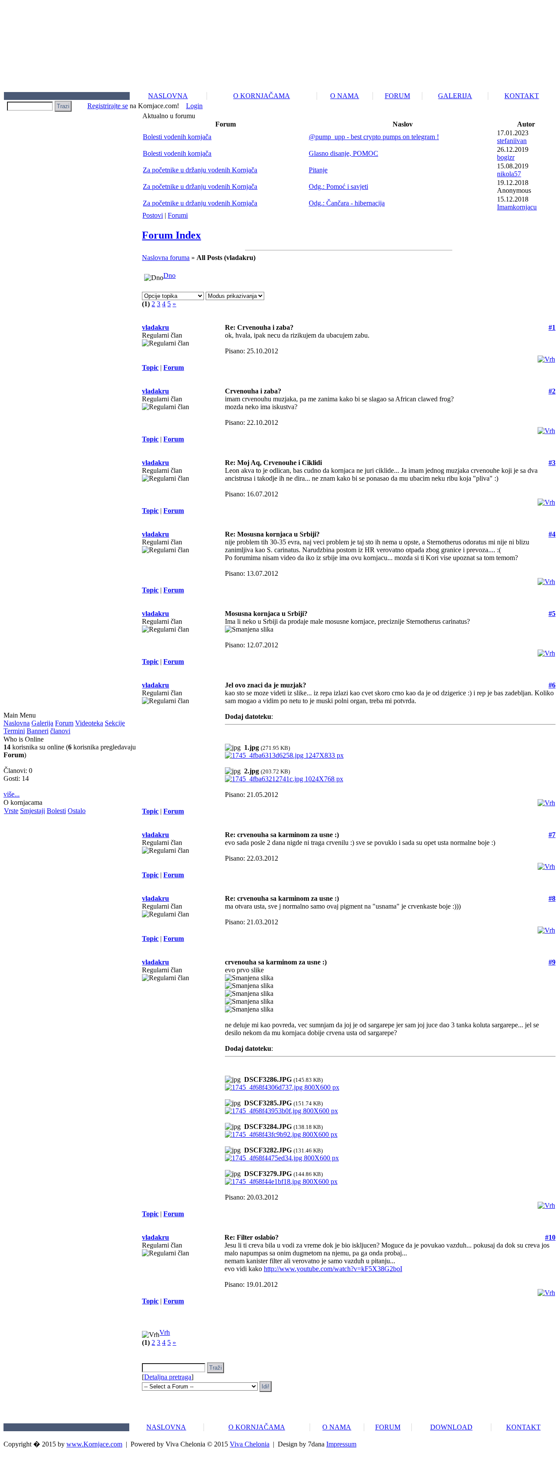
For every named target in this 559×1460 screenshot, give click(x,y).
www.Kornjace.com (94, 1444)
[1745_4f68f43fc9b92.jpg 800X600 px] (281, 1134)
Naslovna (16, 723)
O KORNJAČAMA (261, 95)
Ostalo (77, 810)
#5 (552, 613)
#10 (550, 1237)
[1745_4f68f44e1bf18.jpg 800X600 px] (281, 1181)
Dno (169, 275)
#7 (552, 834)
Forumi (178, 215)
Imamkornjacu (517, 207)
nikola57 (509, 174)
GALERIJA (455, 95)
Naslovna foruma (166, 257)
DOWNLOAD (451, 1427)
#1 (552, 327)
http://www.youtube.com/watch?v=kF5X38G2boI (333, 1268)
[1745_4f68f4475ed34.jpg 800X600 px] (282, 1158)
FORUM (397, 95)
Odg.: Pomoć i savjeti (338, 186)
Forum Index (171, 235)
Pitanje (318, 170)
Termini (14, 731)
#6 (552, 685)
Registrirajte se (107, 105)
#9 (552, 962)
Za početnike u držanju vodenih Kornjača (200, 170)
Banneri (37, 731)
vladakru (155, 327)
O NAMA (344, 95)
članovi (60, 731)
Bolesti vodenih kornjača (177, 136)
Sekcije (115, 723)
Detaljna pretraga (167, 1377)
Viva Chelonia (249, 1444)
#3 (552, 462)
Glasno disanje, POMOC (343, 153)
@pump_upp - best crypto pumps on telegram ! (374, 136)
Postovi (152, 215)
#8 (552, 898)
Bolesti (56, 810)
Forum (64, 723)
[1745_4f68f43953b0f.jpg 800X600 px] (281, 1111)
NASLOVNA (168, 95)
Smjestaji (32, 810)
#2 (552, 391)
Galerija (42, 723)
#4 (552, 534)
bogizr (505, 157)
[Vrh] (546, 357)
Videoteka (89, 723)
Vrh (164, 1332)
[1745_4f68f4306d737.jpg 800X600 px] (282, 1087)
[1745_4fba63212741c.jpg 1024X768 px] (284, 779)
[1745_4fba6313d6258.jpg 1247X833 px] (284, 755)
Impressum (341, 1444)
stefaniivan (512, 140)
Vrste (11, 810)
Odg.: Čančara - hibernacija (347, 203)
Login (194, 105)
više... (11, 794)
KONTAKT (521, 95)
